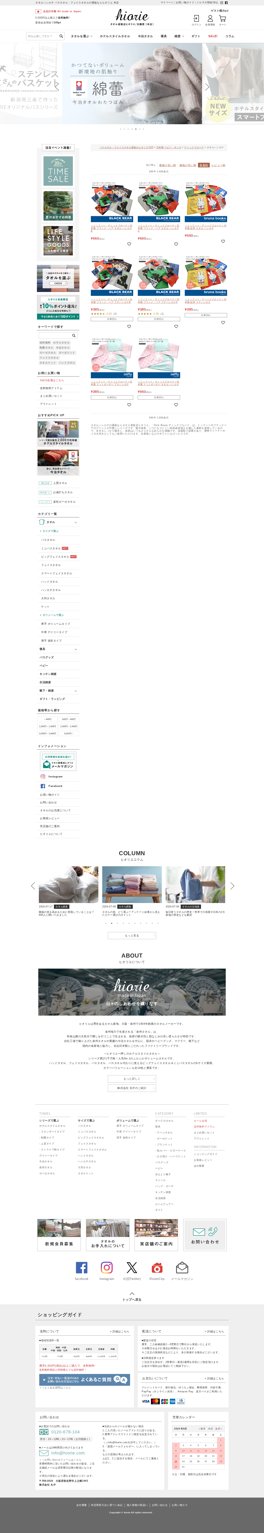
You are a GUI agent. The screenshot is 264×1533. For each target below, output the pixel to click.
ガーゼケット (67, 352)
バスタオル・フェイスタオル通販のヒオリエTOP (126, 147)
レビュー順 (218, 165)
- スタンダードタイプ (52, 1131)
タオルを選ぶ (80, 36)
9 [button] (152, 923)
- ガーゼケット (164, 1138)
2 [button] (124, 129)
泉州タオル (45, 1167)
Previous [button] (57, 87)
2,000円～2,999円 (68, 726)
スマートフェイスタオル (56, 573)
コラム (229, 36)
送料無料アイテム (51, 388)
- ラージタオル (164, 1132)
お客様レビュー (50, 818)
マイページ (167, 2)
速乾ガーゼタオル (58, 501)
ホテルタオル (61, 342)
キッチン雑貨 (48, 673)
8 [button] (146, 923)
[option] (132, 83)
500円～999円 (69, 719)
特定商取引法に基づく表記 (107, 1505)
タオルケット (48, 362)
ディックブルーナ (194, 147)
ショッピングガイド (206, 1154)
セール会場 (200, 1120)
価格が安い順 (167, 165)
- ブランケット (164, 1144)
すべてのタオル (164, 1120)
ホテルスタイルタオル (115, 36)
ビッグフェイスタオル (58, 556)
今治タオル (145, 36)
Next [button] (204, 87)
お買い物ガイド (50, 794)
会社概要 (199, 1165)
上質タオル (54, 483)
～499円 (48, 719)
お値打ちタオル (56, 492)
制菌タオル (47, 347)
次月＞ (218, 1429)
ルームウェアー (164, 1204)
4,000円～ (69, 733)
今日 (209, 1429)
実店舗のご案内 (50, 826)
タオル (51, 522)
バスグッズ (47, 657)
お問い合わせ (48, 802)
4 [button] (132, 129)
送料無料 (45, 342)
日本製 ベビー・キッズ (168, 147)
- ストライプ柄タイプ (52, 1149)
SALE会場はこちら (52, 380)
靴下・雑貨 (47, 690)
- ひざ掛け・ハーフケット (170, 1156)
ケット (45, 606)
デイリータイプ (48, 1155)
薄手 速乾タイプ (51, 640)
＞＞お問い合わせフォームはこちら (60, 1459)
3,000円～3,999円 (47, 733)
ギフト (196, 36)
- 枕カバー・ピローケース (170, 1150)
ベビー (44, 665)
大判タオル (48, 598)
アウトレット (48, 403)
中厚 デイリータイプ (54, 632)
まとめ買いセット (51, 396)
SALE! (213, 36)
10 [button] (158, 923)
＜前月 (202, 1429)
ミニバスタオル (54, 548)
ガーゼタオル (48, 352)
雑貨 (178, 36)
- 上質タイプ (46, 1143)
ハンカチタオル (51, 589)
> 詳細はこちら (119, 1331)
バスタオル (48, 539)
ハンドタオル (67, 362)
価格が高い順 (187, 165)
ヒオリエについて (51, 834)
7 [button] (144, 129)
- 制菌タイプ (46, 1137)
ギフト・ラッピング (52, 698)
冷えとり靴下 (163, 1174)
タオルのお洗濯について (55, 810)
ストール (160, 1180)
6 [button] (140, 129)
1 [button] (120, 129)
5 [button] (136, 129)
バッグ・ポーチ (164, 1186)
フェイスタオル (49, 357)
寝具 (164, 36)
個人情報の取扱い (137, 1505)
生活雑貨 (45, 682)
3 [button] (128, 129)
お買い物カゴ (180, 1505)
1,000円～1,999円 (47, 726)
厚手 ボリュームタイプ (55, 623)
